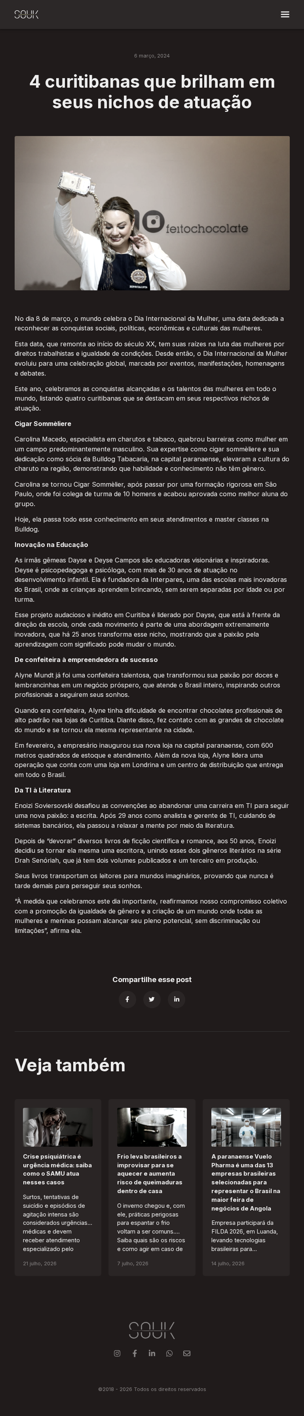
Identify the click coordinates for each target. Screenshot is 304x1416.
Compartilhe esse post (152, 979)
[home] (26, 14)
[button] (285, 14)
